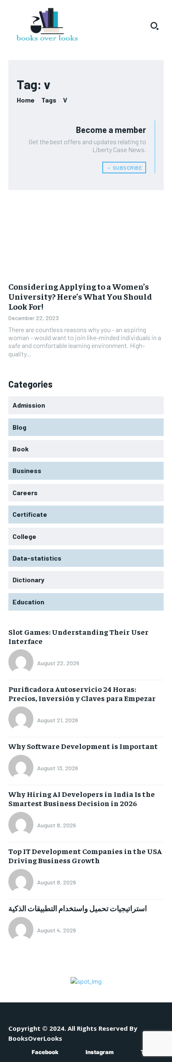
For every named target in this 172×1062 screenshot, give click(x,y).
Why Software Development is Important (83, 746)
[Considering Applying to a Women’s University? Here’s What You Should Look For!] (86, 237)
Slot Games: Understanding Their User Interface (78, 636)
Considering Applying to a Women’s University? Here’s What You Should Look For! (80, 296)
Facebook (45, 1052)
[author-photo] (22, 662)
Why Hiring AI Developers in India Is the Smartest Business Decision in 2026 (81, 798)
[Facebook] (19, 1052)
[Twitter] (128, 1052)
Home (26, 100)
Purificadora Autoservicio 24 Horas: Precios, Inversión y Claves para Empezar (82, 693)
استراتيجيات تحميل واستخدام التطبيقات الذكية (77, 908)
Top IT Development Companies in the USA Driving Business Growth (85, 855)
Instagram (100, 1052)
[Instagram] (73, 1052)
